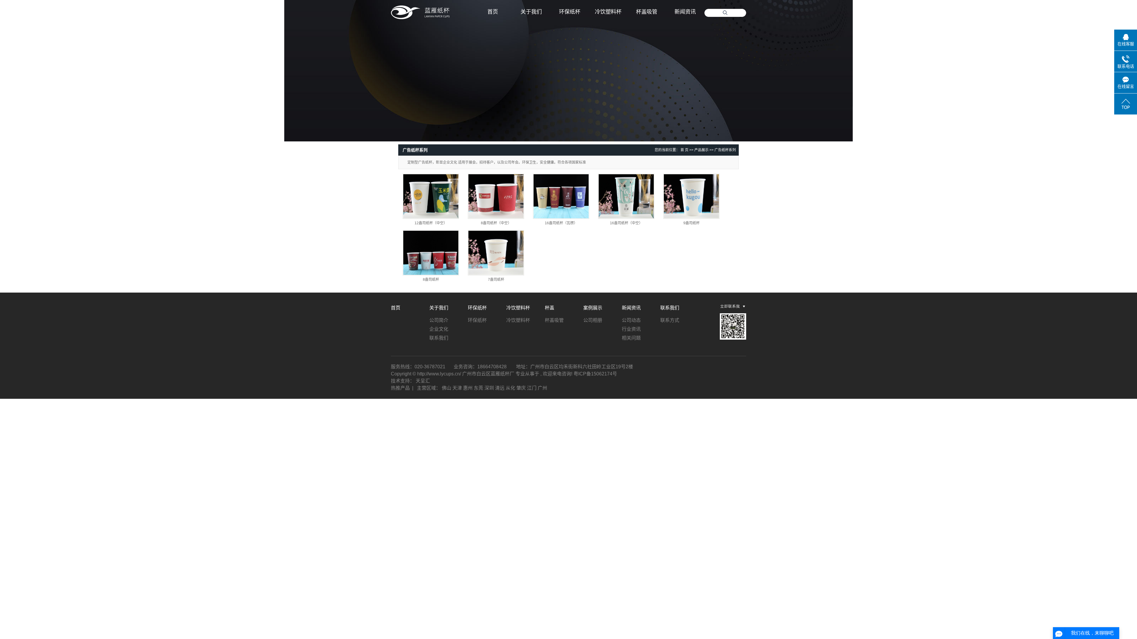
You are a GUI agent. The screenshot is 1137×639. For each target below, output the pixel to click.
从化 (510, 387)
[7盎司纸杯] (496, 252)
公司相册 (592, 320)
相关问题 (631, 338)
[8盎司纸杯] (431, 252)
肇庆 (521, 387)
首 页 (684, 150)
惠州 (468, 387)
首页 (492, 12)
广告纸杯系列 (725, 150)
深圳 (489, 387)
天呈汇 (423, 380)
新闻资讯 (685, 12)
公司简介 (438, 320)
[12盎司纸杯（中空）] (431, 196)
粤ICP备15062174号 (595, 373)
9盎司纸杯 (691, 223)
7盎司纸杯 (496, 279)
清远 (500, 387)
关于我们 (531, 12)
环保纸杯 (569, 12)
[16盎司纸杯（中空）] (626, 196)
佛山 (446, 387)
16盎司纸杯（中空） (626, 223)
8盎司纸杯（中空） (496, 223)
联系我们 (438, 338)
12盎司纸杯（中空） (431, 223)
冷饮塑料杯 (608, 12)
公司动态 (631, 320)
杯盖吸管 (646, 12)
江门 (532, 387)
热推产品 (400, 387)
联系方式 (669, 320)
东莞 (478, 387)
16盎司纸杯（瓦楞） (561, 223)
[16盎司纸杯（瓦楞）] (561, 196)
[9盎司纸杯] (691, 196)
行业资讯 (631, 329)
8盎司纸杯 (431, 279)
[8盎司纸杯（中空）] (496, 196)
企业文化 (438, 329)
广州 (542, 387)
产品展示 (701, 150)
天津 (457, 387)
